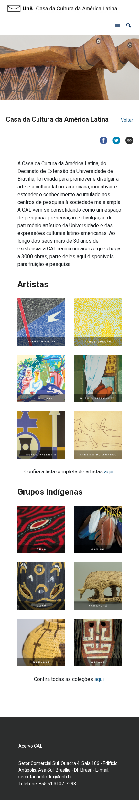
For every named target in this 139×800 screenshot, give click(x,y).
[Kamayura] (98, 586)
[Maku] (41, 586)
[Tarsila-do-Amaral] (98, 435)
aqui (108, 472)
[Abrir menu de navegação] (117, 25)
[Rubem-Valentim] (41, 435)
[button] (128, 25)
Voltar (127, 120)
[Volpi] (41, 322)
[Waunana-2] (41, 642)
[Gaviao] (98, 529)
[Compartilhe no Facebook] (100, 140)
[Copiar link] (126, 140)
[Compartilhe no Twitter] (113, 140)
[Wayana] (98, 642)
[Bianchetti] (98, 378)
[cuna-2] (41, 529)
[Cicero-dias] (41, 378)
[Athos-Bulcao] (98, 322)
